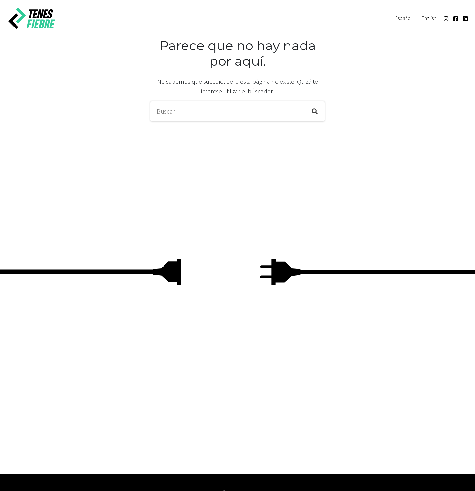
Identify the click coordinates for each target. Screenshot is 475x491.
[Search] (315, 111)
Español (403, 18)
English (429, 18)
